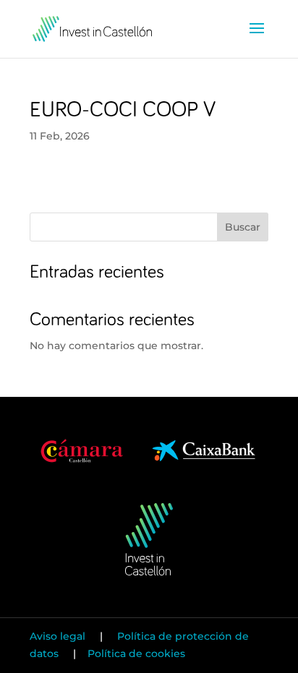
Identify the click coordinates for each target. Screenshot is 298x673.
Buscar (242, 226)
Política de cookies (136, 653)
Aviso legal (59, 636)
